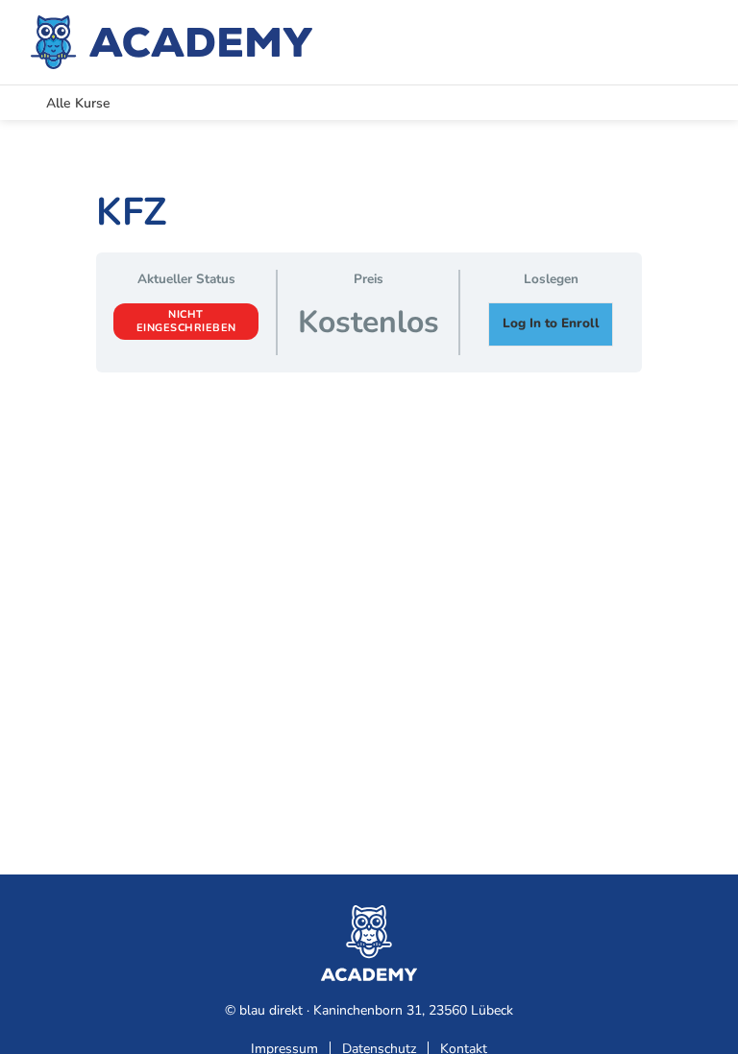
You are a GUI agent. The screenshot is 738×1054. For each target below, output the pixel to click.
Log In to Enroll (551, 323)
